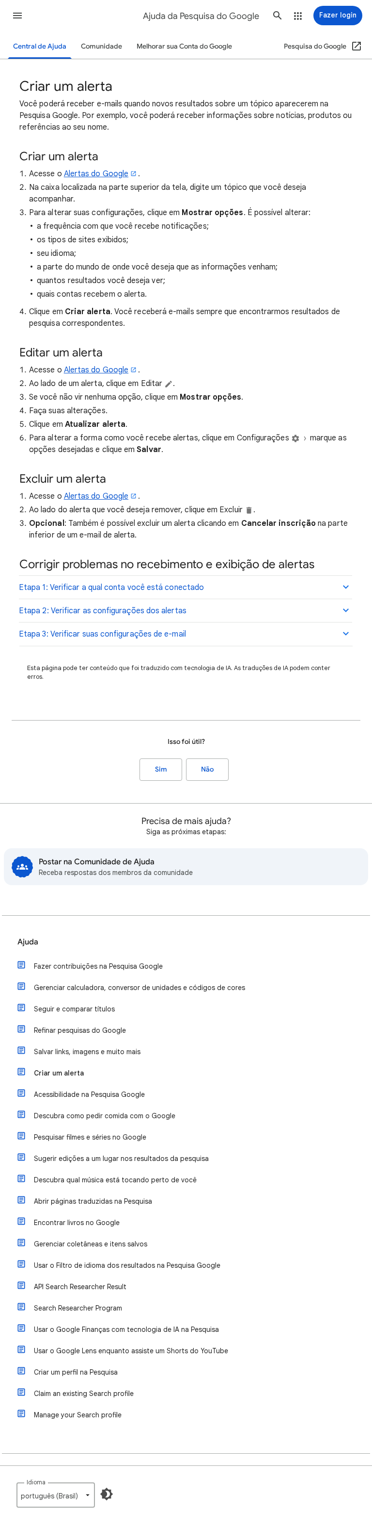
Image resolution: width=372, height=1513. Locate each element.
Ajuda (27, 942)
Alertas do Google (96, 174)
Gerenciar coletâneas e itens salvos (90, 1244)
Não (207, 769)
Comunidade (101, 46)
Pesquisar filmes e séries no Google (90, 1137)
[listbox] (55, 1495)
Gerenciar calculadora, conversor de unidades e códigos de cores (139, 987)
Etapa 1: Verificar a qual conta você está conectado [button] (111, 587)
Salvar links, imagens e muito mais (87, 1051)
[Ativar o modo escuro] (106, 1494)
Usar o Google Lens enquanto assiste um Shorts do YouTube (131, 1350)
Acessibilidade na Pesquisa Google (89, 1094)
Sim (161, 769)
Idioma (36, 1482)
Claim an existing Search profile (84, 1393)
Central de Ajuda (39, 46)
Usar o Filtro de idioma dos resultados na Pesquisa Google (127, 1265)
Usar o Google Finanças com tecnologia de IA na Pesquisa (126, 1329)
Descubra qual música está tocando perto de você (115, 1180)
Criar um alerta (59, 1073)
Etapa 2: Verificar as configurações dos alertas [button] (102, 611)
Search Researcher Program (78, 1308)
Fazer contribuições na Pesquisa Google (98, 966)
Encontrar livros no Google (77, 1222)
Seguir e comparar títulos (74, 1009)
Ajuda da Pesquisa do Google (201, 16)
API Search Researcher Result (80, 1286)
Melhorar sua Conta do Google (184, 46)
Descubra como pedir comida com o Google (104, 1115)
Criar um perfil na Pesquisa (76, 1372)
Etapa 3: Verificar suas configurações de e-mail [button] (102, 634)
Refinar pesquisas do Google (80, 1030)
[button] (17, 15)
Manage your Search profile (78, 1415)
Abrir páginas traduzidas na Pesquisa (93, 1201)
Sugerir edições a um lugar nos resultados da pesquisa (121, 1158)
